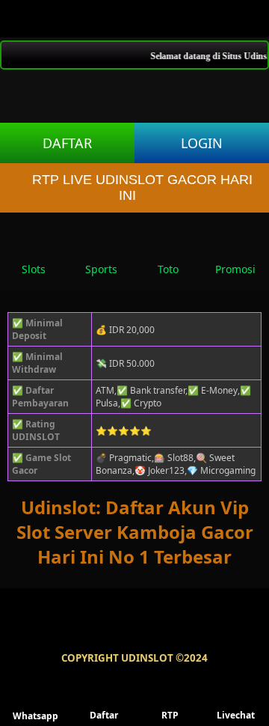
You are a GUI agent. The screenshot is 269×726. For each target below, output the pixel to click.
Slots (34, 269)
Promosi (235, 269)
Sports (101, 269)
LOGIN (202, 143)
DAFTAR (67, 143)
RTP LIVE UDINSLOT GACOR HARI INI (142, 187)
